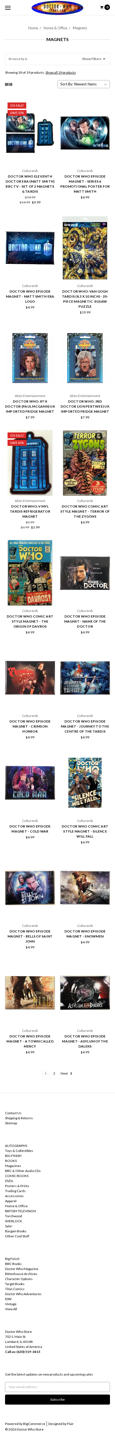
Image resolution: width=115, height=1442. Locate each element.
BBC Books (13, 1264)
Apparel (10, 1201)
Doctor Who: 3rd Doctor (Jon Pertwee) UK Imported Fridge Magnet (85, 406)
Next (64, 1073)
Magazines (13, 1166)
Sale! (9, 1226)
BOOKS (11, 1161)
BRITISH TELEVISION (20, 1211)
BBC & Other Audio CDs (23, 1171)
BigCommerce (34, 1424)
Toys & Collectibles (19, 1151)
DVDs (9, 1181)
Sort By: (66, 84)
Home (33, 28)
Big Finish (12, 1259)
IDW (8, 1299)
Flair (70, 1424)
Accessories (14, 1196)
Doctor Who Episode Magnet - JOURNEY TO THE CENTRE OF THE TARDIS (85, 726)
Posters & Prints (17, 1186)
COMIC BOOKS (16, 1176)
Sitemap (11, 1123)
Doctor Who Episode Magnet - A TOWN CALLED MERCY (30, 1041)
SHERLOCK (13, 1221)
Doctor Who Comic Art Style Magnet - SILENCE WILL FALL (85, 831)
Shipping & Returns (19, 1118)
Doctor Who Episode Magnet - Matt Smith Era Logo (30, 296)
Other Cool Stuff (17, 1236)
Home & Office (55, 28)
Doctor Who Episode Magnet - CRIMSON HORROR (30, 726)
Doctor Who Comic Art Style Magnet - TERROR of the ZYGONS (85, 511)
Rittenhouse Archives (21, 1274)
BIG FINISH (13, 1156)
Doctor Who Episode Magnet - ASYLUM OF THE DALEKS (85, 1041)
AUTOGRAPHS (16, 1146)
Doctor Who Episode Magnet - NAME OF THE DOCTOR (85, 621)
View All (11, 1309)
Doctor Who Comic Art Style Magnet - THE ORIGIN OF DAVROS (30, 621)
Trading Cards (15, 1191)
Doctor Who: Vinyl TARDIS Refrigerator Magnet (30, 511)
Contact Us (13, 1113)
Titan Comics (15, 1289)
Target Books (15, 1284)
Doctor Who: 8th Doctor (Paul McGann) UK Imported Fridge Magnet (30, 406)
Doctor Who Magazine (21, 1269)
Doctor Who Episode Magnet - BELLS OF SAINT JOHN (30, 936)
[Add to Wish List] (49, 114)
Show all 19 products (60, 72)
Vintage (10, 1304)
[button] (57, 59)
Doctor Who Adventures (23, 1294)
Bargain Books (16, 1231)
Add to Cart (30, 156)
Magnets (80, 28)
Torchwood (13, 1216)
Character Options (19, 1279)
